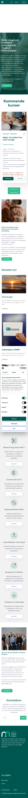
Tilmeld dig (8, 178)
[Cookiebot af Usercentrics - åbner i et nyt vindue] (20, 368)
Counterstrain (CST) (14, 480)
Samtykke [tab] (5, 372)
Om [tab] (23, 372)
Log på (23, 2)
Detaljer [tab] (14, 372)
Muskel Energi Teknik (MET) (14, 447)
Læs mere (6, 85)
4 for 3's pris (7, 297)
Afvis (14, 428)
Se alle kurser (14, 189)
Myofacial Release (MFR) (14, 509)
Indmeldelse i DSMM (11, 350)
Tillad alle (14, 418)
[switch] (24, 402)
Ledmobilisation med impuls (14, 542)
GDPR (15, 790)
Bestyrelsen (4, 780)
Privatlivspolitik (5, 790)
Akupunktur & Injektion (14, 572)
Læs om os (7, 690)
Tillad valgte (14, 423)
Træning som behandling (14, 602)
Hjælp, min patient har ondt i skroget (12, 138)
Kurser (3, 783)
